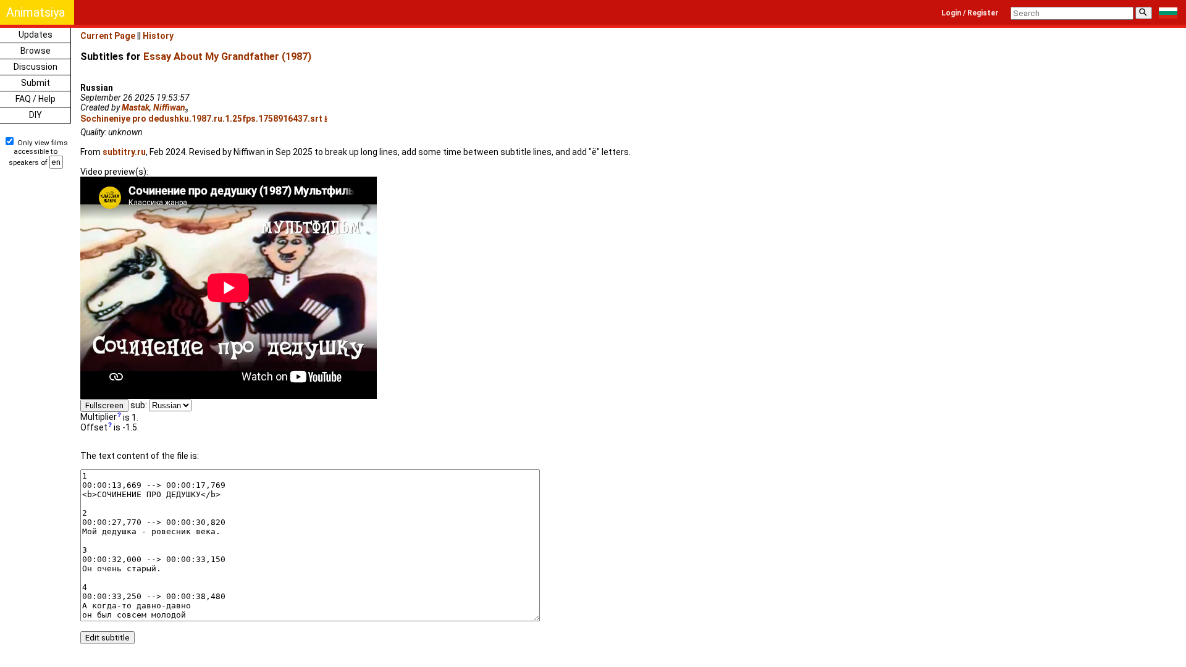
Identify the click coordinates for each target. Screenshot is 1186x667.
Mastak (135, 107)
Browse (35, 51)
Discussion (35, 67)
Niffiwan (169, 107)
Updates (36, 35)
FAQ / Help (35, 99)
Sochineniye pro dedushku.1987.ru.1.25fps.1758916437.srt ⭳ (203, 119)
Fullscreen (104, 405)
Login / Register (969, 13)
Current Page (107, 36)
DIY (35, 115)
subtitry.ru (124, 152)
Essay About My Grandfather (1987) (227, 56)
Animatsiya (35, 12)
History (158, 36)
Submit (35, 83)
